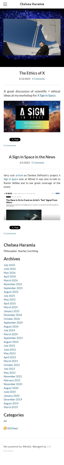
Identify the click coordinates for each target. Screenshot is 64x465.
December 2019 (13, 399)
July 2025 (9, 295)
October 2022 (12, 364)
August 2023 (11, 341)
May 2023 (10, 353)
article (20, 175)
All (5, 420)
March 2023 (11, 361)
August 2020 (11, 387)
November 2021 (13, 376)
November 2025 (13, 284)
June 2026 (10, 268)
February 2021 (12, 380)
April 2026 (10, 276)
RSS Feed (12, 428)
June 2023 (10, 349)
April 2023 (10, 357)
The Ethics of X (32, 73)
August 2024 (11, 326)
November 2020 (13, 384)
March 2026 (11, 280)
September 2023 (13, 337)
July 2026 (9, 264)
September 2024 (13, 322)
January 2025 (11, 311)
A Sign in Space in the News (32, 157)
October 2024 (12, 318)
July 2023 (9, 345)
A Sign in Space (46, 95)
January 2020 (11, 395)
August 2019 (11, 403)
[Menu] (5, 4)
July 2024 (9, 330)
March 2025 (11, 307)
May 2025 (10, 299)
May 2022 (10, 372)
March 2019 (11, 407)
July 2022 (9, 368)
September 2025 (13, 288)
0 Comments (38, 78)
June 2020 (10, 391)
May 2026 (10, 272)
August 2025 (11, 291)
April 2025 (10, 303)
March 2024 (11, 334)
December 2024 (13, 314)
